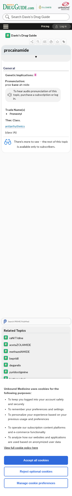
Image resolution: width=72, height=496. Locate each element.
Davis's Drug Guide (24, 35)
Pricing (45, 26)
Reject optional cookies (36, 471)
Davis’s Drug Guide (27, 6)
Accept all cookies (36, 460)
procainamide (16, 50)
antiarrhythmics (15, 126)
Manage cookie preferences (36, 483)
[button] (61, 26)
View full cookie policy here (21, 447)
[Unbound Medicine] (63, 5)
